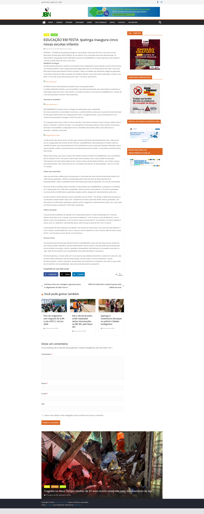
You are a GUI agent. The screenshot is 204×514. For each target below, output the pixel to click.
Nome (44, 383)
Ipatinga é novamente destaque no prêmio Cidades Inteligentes (111, 319)
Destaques (55, 486)
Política (121, 22)
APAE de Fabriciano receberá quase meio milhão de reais (104, 286)
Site (42, 404)
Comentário (46, 354)
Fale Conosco (100, 22)
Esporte (69, 22)
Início (50, 22)
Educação (80, 22)
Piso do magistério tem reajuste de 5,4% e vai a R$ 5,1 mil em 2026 (54, 319)
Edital (112, 22)
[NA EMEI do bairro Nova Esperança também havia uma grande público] (50, 82)
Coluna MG (132, 22)
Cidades (59, 22)
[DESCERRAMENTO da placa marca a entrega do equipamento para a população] (51, 104)
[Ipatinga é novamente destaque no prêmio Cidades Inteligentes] (111, 300)
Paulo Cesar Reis (67, 49)
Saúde (89, 22)
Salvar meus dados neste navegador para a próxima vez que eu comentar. (74, 415)
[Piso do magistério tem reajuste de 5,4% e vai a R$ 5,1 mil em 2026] (54, 300)
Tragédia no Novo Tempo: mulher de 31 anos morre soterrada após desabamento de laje (98, 491)
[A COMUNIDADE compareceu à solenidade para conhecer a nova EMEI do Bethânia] (52, 135)
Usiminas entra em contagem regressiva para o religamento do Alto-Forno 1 (62, 286)
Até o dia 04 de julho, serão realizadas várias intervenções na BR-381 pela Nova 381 (82, 321)
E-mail (44, 393)
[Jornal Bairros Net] (44, 22)
